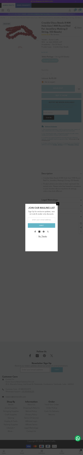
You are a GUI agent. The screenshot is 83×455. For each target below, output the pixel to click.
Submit (41, 225)
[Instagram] (39, 231)
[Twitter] (48, 231)
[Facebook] (35, 231)
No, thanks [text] (42, 236)
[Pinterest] (44, 231)
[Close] (57, 203)
